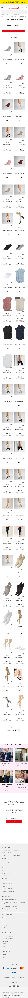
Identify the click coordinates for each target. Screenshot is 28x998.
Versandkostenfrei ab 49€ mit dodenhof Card (14, 903)
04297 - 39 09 (6, 853)
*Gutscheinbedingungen (14, 976)
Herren (3, 920)
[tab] (13, 30)
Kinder (3, 922)
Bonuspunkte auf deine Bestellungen (13, 909)
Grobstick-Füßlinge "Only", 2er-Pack (8, 572)
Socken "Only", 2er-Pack (20, 116)
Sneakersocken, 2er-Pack (20, 230)
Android (4, 954)
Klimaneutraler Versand (10, 899)
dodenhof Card (6, 873)
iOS (3, 957)
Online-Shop (3, 4)
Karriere (4, 943)
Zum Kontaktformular (7, 863)
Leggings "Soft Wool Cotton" (20, 543)
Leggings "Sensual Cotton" (8, 543)
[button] (10, 54)
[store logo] (12, 8)
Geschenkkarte (6, 876)
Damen (8, 14)
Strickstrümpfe (12, 16)
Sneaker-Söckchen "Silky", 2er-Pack (20, 287)
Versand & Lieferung (7, 888)
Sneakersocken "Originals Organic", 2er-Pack (8, 258)
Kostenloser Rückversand (10, 906)
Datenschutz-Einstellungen (11, 995)
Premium (4, 925)
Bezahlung (4, 886)
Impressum (5, 993)
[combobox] (14, 12)
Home (2, 14)
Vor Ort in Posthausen (7, 936)
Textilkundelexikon (7, 883)
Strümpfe (3, 16)
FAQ (11, 993)
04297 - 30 (5, 858)
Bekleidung (16, 14)
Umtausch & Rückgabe (8, 891)
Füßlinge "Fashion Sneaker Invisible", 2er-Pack (20, 572)
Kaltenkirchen (24, 4)
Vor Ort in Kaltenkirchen (8, 938)
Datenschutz (18, 993)
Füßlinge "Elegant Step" (20, 686)
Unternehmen (5, 941)
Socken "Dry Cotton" (7, 401)
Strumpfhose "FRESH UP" (8, 515)
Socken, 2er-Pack (7, 714)
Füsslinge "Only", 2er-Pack (20, 515)
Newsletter (4, 878)
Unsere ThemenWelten (8, 871)
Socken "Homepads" (7, 59)
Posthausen (14, 4)
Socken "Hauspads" (19, 429)
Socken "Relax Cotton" (8, 230)
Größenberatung (6, 881)
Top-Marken (5, 927)
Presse (3, 946)
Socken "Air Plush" (20, 372)
